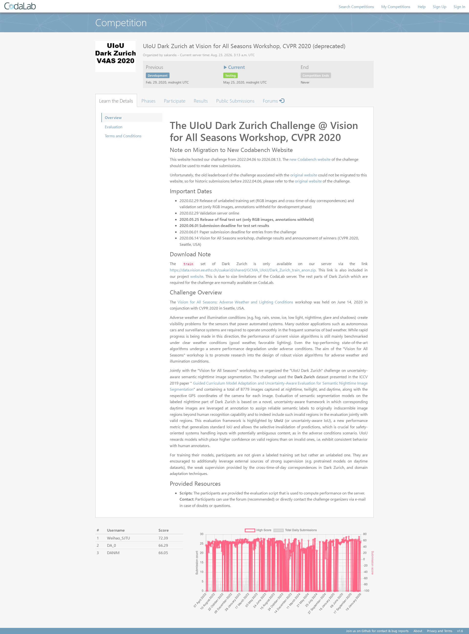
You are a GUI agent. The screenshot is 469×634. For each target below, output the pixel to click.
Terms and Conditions (123, 135)
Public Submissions (235, 100)
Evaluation (113, 126)
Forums (271, 100)
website (196, 276)
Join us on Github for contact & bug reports (377, 631)
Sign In (459, 6)
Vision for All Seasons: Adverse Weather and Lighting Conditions (235, 301)
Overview (113, 117)
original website (303, 174)
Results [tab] (201, 100)
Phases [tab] (148, 100)
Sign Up (439, 6)
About (418, 631)
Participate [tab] (174, 100)
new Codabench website (309, 159)
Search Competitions (356, 6)
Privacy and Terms (439, 631)
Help (422, 6)
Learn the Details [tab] (116, 100)
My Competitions (395, 6)
